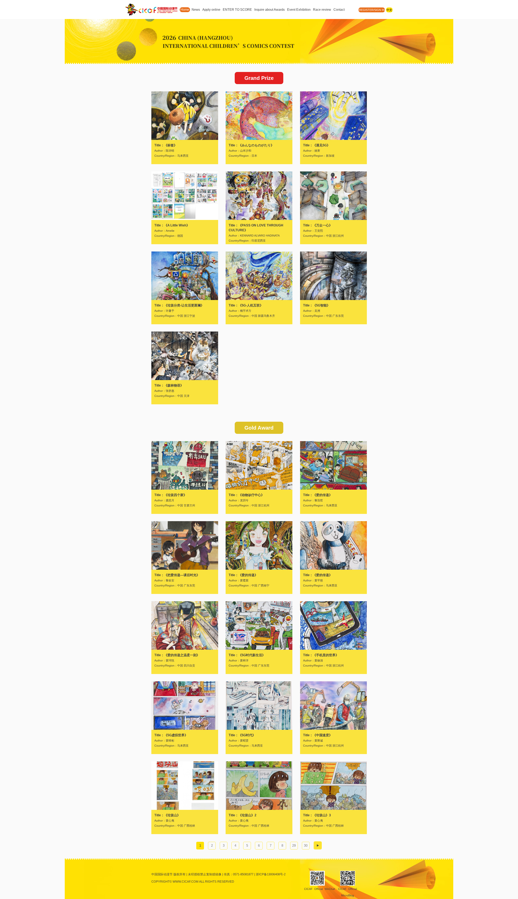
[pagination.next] (318, 845)
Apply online (211, 9)
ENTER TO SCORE (237, 9)
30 (306, 845)
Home (184, 9)
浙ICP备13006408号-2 (271, 874)
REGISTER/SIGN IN (372, 10)
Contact (339, 9)
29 (294, 845)
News (196, 9)
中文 (389, 10)
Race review (322, 9)
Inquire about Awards (269, 9)
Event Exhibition (299, 9)
